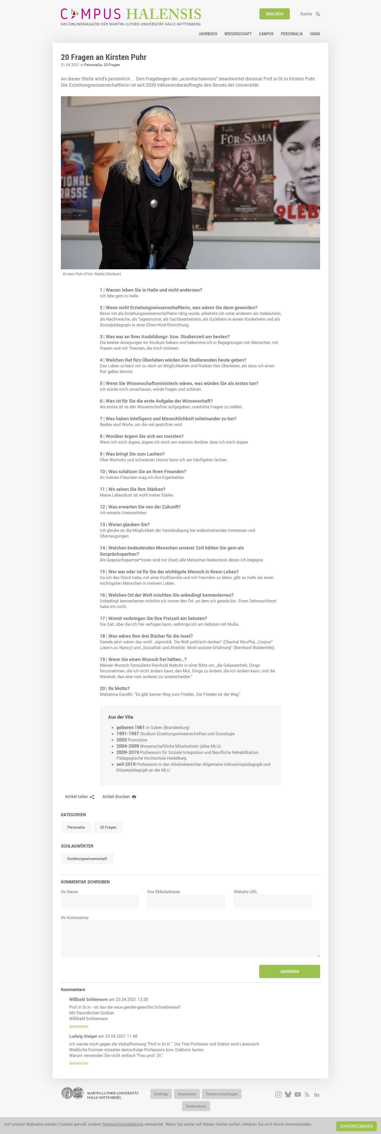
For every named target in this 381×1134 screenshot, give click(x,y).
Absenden (289, 971)
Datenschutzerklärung (122, 1124)
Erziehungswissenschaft (87, 858)
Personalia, (94, 64)
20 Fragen (112, 64)
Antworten (78, 1026)
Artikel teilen (76, 796)
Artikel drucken (116, 796)
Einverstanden (356, 1126)
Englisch (274, 13)
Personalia (76, 827)
